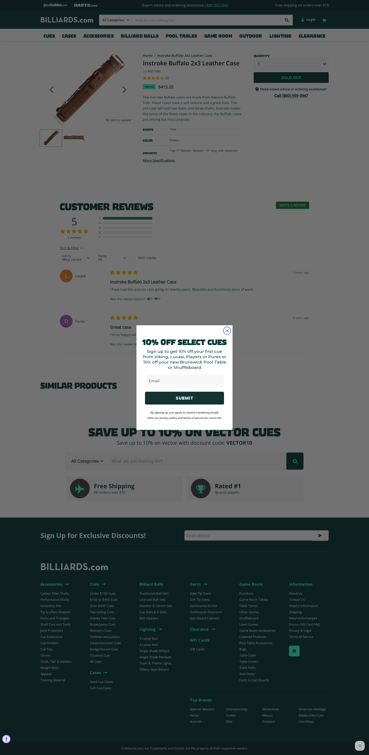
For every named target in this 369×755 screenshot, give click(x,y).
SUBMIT (184, 398)
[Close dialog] (227, 330)
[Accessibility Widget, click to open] (6, 739)
